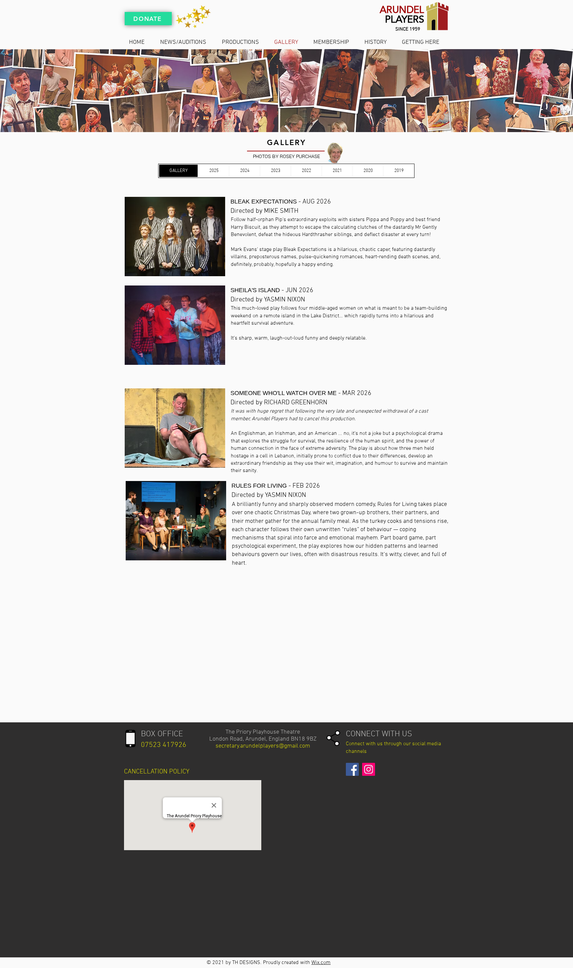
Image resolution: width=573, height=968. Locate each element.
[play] (210, 202)
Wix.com (321, 962)
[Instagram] (368, 769)
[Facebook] (352, 769)
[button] (175, 236)
